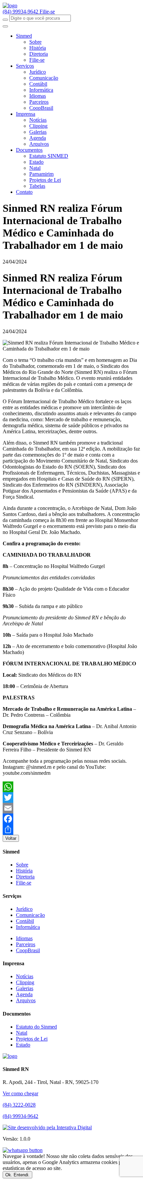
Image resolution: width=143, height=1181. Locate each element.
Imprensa (25, 114)
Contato (24, 192)
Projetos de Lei (45, 180)
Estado (36, 162)
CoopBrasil (41, 108)
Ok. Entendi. (17, 1174)
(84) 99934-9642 (21, 11)
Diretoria (38, 54)
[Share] (71, 829)
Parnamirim (41, 174)
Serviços (25, 66)
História (37, 48)
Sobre (35, 42)
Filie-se (47, 11)
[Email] (71, 808)
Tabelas (37, 186)
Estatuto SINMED (48, 156)
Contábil (38, 84)
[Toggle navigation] (5, 26)
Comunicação (43, 78)
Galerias (38, 132)
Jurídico (37, 72)
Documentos (29, 150)
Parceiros (39, 102)
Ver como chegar (20, 1093)
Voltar (10, 838)
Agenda (37, 138)
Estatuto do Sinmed (36, 1027)
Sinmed (24, 36)
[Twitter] (71, 797)
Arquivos (39, 144)
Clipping (38, 126)
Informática (41, 90)
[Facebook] (71, 818)
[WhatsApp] (71, 786)
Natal (35, 168)
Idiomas (37, 96)
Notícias (38, 120)
